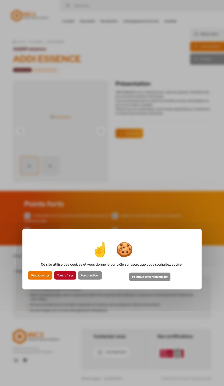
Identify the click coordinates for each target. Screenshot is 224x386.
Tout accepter (40, 275)
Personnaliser (90, 275)
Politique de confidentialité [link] (150, 277)
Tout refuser (65, 275)
